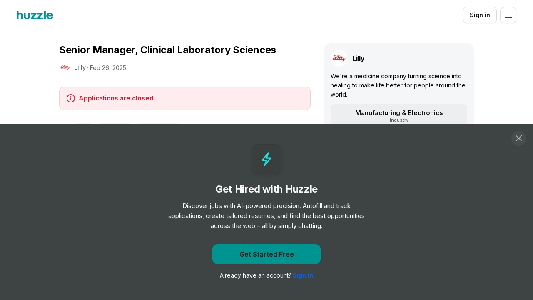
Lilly (80, 67)
